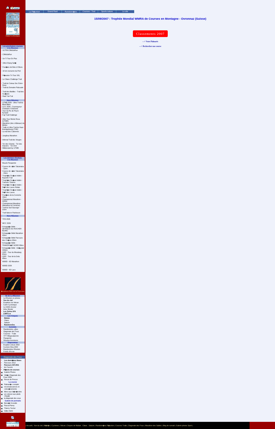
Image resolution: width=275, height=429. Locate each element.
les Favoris (8, 367)
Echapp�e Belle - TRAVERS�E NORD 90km (13, 244)
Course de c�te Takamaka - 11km (13, 167)
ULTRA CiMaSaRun (10, 50)
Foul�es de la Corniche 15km (11, 196)
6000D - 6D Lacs (9, 270)
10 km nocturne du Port (12, 71)
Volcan (62, 425)
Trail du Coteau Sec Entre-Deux (12, 84)
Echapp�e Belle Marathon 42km (12, 234)
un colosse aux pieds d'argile (12, 395)
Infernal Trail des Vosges (11, 140)
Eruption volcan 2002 (11, 345)
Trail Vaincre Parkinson (11, 213)
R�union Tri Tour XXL (11, 75)
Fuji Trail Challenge (9, 115)
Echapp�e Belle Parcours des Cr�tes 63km (12, 239)
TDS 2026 (6, 219)
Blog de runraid (169, 425)
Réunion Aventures (10, 340)
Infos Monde (8, 309)
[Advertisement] (150, 7)
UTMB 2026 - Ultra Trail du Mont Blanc (12, 103)
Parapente (7, 338)
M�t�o (47, 425)
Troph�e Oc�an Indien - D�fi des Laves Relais (12, 186)
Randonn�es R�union (105, 425)
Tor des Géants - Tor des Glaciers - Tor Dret (12, 145)
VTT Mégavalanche (11, 336)
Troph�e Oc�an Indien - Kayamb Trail (12, 177)
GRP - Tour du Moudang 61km (11, 253)
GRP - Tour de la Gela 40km (11, 257)
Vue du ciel (38, 425)
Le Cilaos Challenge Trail (12, 79)
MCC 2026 (6, 223)
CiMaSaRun (7, 54)
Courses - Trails (9, 334)
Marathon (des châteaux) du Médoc (13, 124)
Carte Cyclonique (10, 305)
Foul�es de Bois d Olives (13, 67)
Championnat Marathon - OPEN (11, 200)
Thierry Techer (10, 408)
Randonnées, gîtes (10, 329)
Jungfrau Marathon (9, 136)
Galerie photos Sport (184, 425)
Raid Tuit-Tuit (8, 96)
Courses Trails (121, 425)
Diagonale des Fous (11, 331)
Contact (13, 421)
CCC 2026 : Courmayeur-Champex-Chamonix (12, 108)
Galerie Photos (10, 372)
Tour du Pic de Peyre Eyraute (10, 112)
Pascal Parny (9, 405)
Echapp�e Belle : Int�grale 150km (13, 249)
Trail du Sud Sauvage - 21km (11, 208)
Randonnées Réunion (11, 349)
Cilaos (6, 320)
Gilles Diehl (8, 411)
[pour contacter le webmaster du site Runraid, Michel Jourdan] (15, 9)
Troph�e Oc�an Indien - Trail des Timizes (12, 181)
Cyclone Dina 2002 (10, 347)
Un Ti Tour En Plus (10, 58)
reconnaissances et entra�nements (11, 388)
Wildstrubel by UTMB (10, 148)
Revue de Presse (11, 379)
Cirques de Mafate (74, 425)
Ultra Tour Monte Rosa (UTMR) (11, 120)
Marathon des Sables (153, 425)
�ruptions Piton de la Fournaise (13, 291)
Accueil (29, 425)
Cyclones (55, 425)
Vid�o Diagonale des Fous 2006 (12, 376)
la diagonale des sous (12, 398)
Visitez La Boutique (12, 36)
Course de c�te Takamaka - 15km (13, 172)
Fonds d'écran (8, 351)
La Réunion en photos (11, 298)
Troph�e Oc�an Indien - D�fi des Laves (12, 191)
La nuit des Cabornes (10, 131)
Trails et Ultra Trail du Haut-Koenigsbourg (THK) (13, 128)
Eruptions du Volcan (11, 302)
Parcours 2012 (10, 363)
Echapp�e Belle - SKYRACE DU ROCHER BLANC (11, 229)
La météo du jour (9, 307)
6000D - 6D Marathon (10, 261)
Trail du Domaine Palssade (13, 87)
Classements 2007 (150, 33)
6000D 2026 (7, 266)
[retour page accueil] (8, 9)
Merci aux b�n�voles (13, 392)
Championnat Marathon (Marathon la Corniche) (11, 204)
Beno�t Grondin (10, 403)
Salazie (7, 322)
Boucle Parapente (9, 163)
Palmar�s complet (11, 384)
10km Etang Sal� (9, 63)
